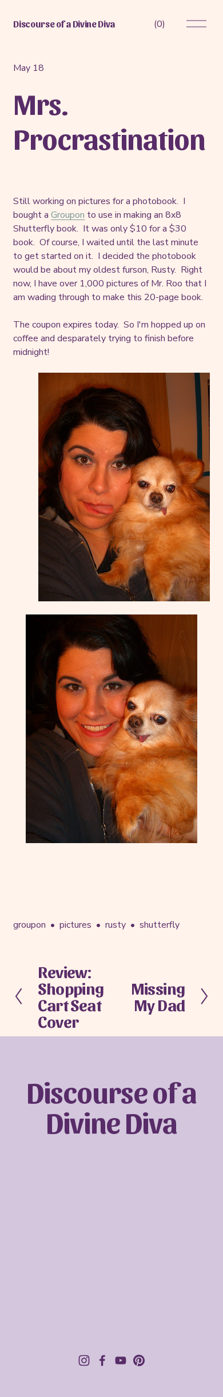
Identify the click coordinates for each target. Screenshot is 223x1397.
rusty (115, 925)
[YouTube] (120, 1360)
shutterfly (160, 925)
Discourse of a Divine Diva (64, 23)
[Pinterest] (139, 1360)
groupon (29, 925)
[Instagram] (84, 1360)
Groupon (68, 215)
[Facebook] (102, 1360)
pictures (75, 925)
